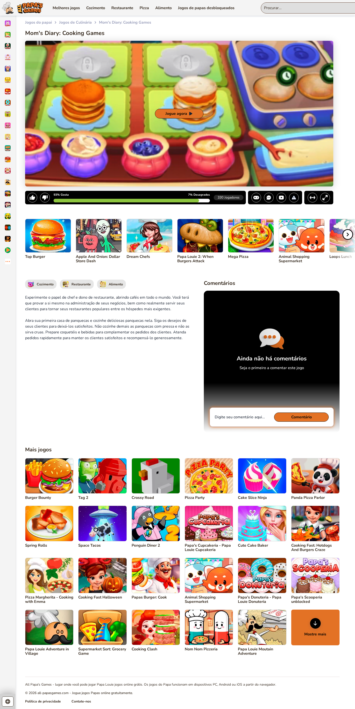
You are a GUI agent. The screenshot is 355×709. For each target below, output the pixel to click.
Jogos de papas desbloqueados (206, 8)
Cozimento (95, 8)
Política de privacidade (43, 701)
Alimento (163, 8)
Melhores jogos (66, 8)
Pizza (144, 8)
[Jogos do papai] (21, 8)
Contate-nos (81, 701)
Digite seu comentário (240, 417)
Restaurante (122, 8)
